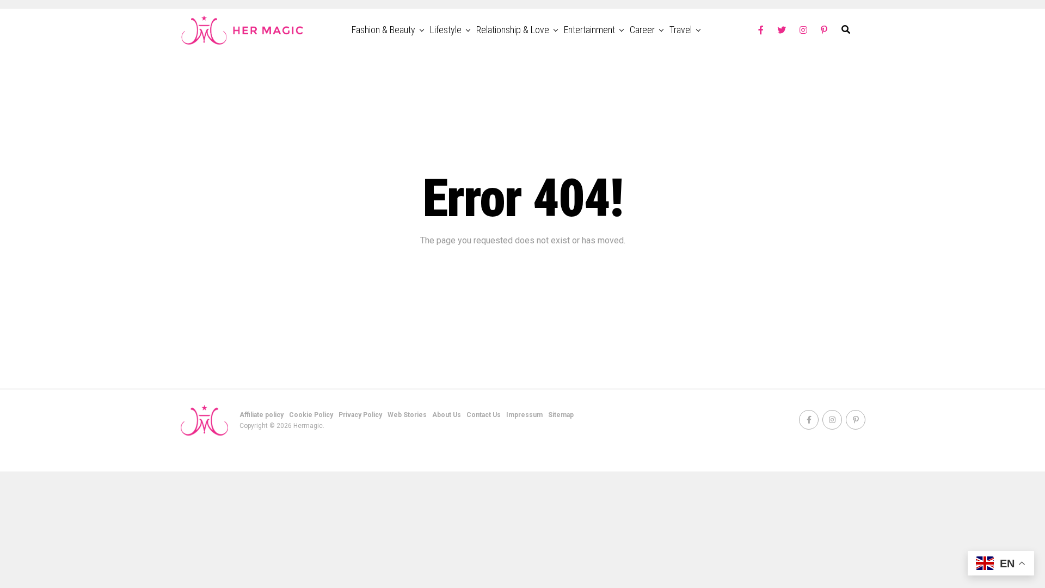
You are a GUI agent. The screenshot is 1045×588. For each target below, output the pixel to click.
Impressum (524, 415)
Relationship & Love (512, 29)
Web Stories (407, 415)
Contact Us (483, 415)
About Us (446, 415)
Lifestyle (446, 29)
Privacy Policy (360, 415)
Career (642, 29)
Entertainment (589, 29)
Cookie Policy (311, 415)
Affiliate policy (261, 415)
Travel (680, 29)
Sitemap (561, 415)
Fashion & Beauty (383, 29)
